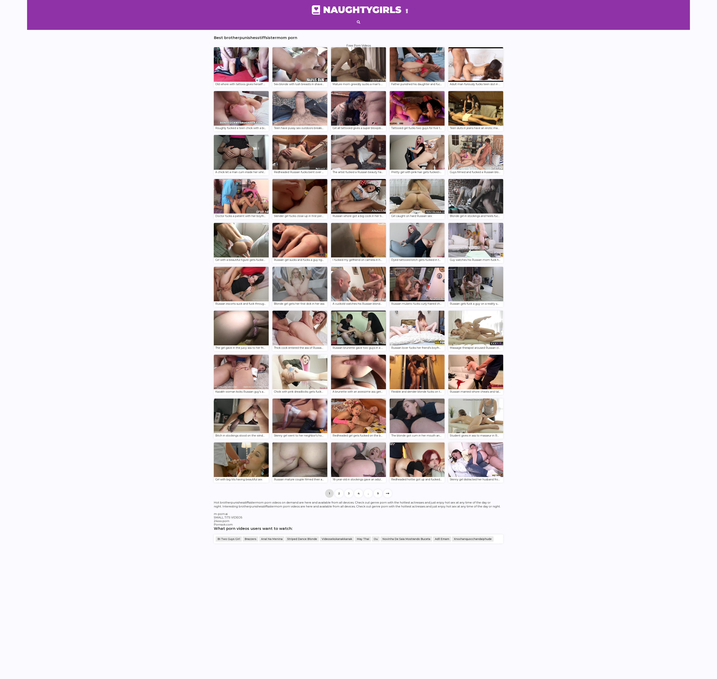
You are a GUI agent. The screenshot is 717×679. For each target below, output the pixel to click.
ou (376, 539)
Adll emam (442, 539)
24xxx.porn (221, 521)
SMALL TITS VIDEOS (228, 517)
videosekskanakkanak (337, 539)
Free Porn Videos (358, 45)
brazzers (250, 539)
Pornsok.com (223, 524)
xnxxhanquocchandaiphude (473, 539)
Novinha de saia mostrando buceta (406, 539)
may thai (363, 539)
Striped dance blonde (302, 539)
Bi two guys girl (229, 539)
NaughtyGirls (364, 10)
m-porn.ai (221, 514)
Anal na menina (272, 539)
